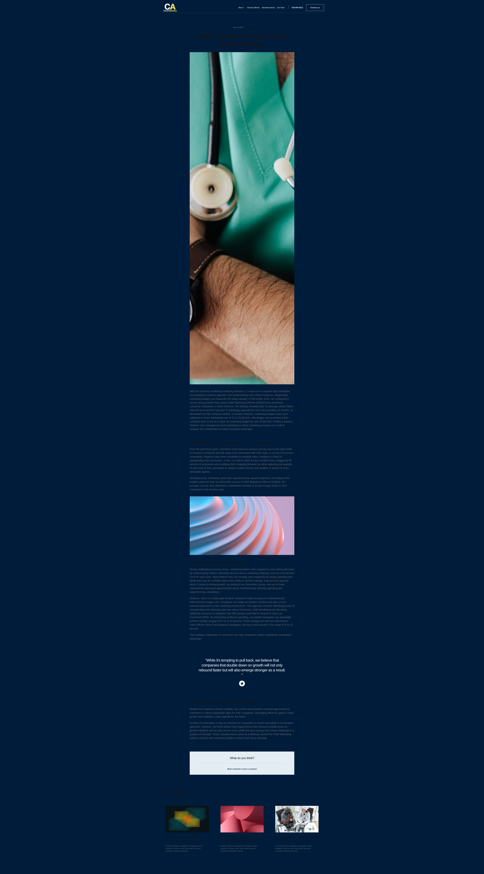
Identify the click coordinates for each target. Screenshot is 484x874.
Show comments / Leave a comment (242, 769)
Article (248, 27)
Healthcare (245, 747)
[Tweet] (242, 683)
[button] (315, 7)
